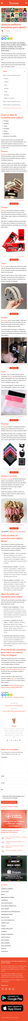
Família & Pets (5, 923)
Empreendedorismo (7, 914)
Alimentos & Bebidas (7, 889)
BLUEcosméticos (22, 256)
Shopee (7, 981)
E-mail (3, 783)
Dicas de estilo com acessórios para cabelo (13, 104)
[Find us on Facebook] (2, 989)
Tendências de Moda (19, 697)
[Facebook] (2, 38)
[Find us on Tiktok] (9, 989)
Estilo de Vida (5, 917)
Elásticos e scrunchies (9, 98)
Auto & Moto (5, 891)
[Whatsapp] (8, 38)
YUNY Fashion (20, 364)
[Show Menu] (2, 3)
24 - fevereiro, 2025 (16, 31)
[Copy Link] (11, 38)
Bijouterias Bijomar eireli (20, 468)
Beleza (3, 894)
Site (2, 789)
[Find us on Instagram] (6, 989)
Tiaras (5, 85)
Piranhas (6, 78)
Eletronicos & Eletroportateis (10, 911)
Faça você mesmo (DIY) (7, 920)
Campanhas (4, 900)
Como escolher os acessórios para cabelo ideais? (14, 101)
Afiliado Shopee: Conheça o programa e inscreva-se (10, 831)
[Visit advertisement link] (14, 868)
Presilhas (6, 88)
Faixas (5, 91)
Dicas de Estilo (8, 697)
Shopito (8, 31)
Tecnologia (4, 951)
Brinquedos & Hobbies (7, 897)
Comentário (4, 757)
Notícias (3, 948)
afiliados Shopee (20, 977)
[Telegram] (5, 38)
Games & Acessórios (7, 934)
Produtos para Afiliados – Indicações (14, 850)
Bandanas (6, 95)
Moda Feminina (5, 943)
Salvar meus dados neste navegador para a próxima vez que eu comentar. (13, 797)
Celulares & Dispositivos (8, 906)
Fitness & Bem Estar (7, 928)
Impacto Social (5, 937)
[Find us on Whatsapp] (13, 989)
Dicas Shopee (5, 908)
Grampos (6, 82)
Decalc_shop (20, 416)
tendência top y (21, 200)
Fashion (3, 926)
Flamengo (4, 931)
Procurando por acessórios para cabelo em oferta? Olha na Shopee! (14, 108)
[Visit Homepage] (14, 3)
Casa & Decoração (6, 903)
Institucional (5, 940)
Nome (3, 776)
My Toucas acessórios (20, 524)
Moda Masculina (6, 946)
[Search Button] (26, 3)
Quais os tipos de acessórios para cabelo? (13, 75)
